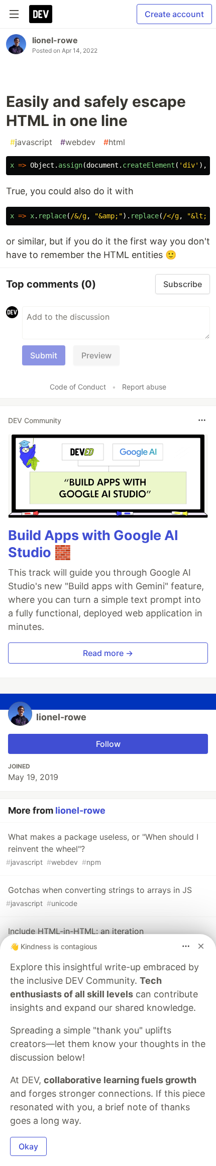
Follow (108, 744)
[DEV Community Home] (40, 14)
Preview (96, 355)
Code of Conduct (78, 386)
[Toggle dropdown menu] (202, 420)
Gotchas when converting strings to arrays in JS (99, 896)
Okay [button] (28, 1146)
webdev (77, 142)
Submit (43, 355)
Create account (174, 14)
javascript (31, 142)
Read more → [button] (108, 653)
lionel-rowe (55, 40)
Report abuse (144, 386)
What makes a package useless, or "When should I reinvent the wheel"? (102, 849)
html (114, 142)
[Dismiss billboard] (201, 946)
